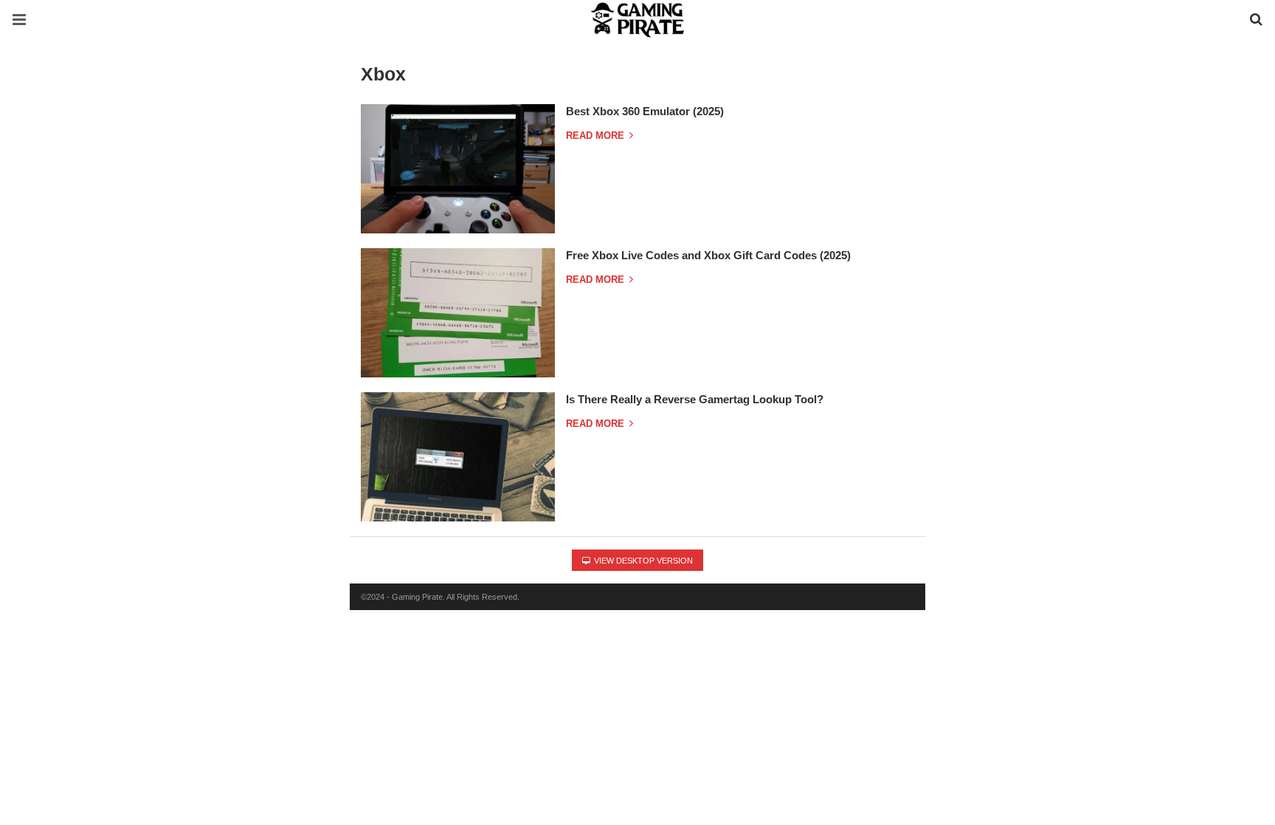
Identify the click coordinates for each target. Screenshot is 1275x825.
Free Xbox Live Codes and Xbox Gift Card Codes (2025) (708, 255)
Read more (596, 136)
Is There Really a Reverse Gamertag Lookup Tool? (694, 399)
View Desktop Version (642, 560)
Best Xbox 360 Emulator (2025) (645, 111)
